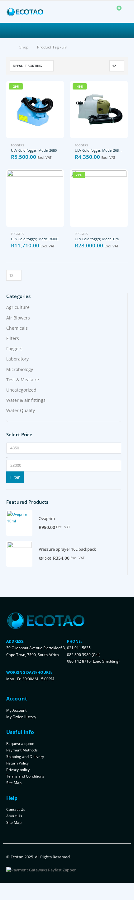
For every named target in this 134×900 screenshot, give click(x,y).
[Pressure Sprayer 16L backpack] (19, 554)
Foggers (17, 145)
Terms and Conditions (25, 776)
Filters (12, 338)
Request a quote (20, 743)
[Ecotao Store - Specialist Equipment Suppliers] (25, 11)
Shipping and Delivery (25, 756)
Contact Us (15, 809)
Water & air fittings (25, 400)
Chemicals (17, 328)
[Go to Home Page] (8, 47)
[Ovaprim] (19, 523)
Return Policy (17, 762)
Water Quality (20, 410)
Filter (15, 477)
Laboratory (17, 359)
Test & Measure (22, 380)
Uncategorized (21, 390)
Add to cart (53, 91)
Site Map (14, 782)
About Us (14, 815)
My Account (16, 710)
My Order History (21, 716)
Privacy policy (18, 769)
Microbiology (19, 369)
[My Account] (101, 12)
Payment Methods (22, 749)
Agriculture (18, 307)
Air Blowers (18, 318)
